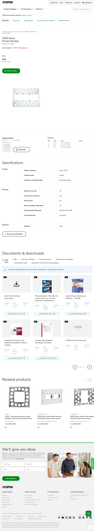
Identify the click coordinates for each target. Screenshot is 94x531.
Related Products (64, 21)
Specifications (28, 21)
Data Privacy (31, 516)
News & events (6, 502)
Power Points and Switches (21, 31)
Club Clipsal (50, 495)
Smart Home (28, 497)
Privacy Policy (20, 459)
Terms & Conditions (18, 519)
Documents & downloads (45, 21)
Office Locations (6, 500)
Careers (4, 506)
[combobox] (35, 469)
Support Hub (73, 499)
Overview (5, 21)
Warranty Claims (42, 516)
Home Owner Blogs (30, 502)
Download (22, 150)
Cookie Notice (19, 516)
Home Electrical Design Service (32, 500)
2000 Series (33, 31)
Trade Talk (50, 500)
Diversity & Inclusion (7, 504)
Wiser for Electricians (53, 497)
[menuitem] (11, 9)
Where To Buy (12, 71)
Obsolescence (5, 519)
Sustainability (5, 497)
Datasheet (16, 21)
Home (4, 31)
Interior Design (28, 495)
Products (9, 31)
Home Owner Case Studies (31, 504)
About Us (4, 495)
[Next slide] (90, 380)
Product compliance (7, 516)
